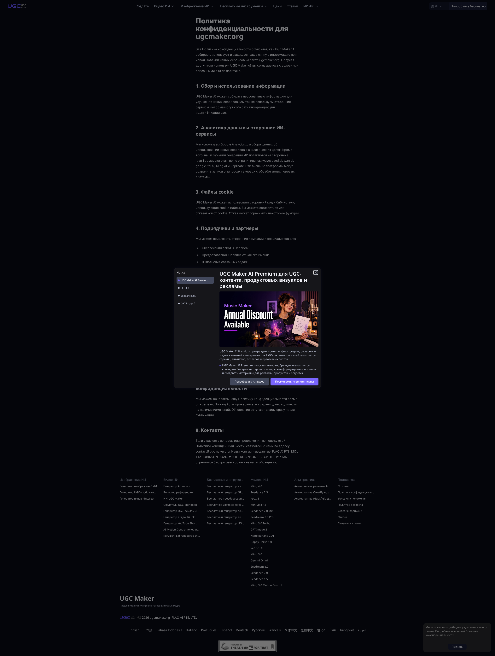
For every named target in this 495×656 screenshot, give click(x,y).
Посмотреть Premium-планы (294, 381)
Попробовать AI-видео (249, 381)
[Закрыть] (316, 272)
